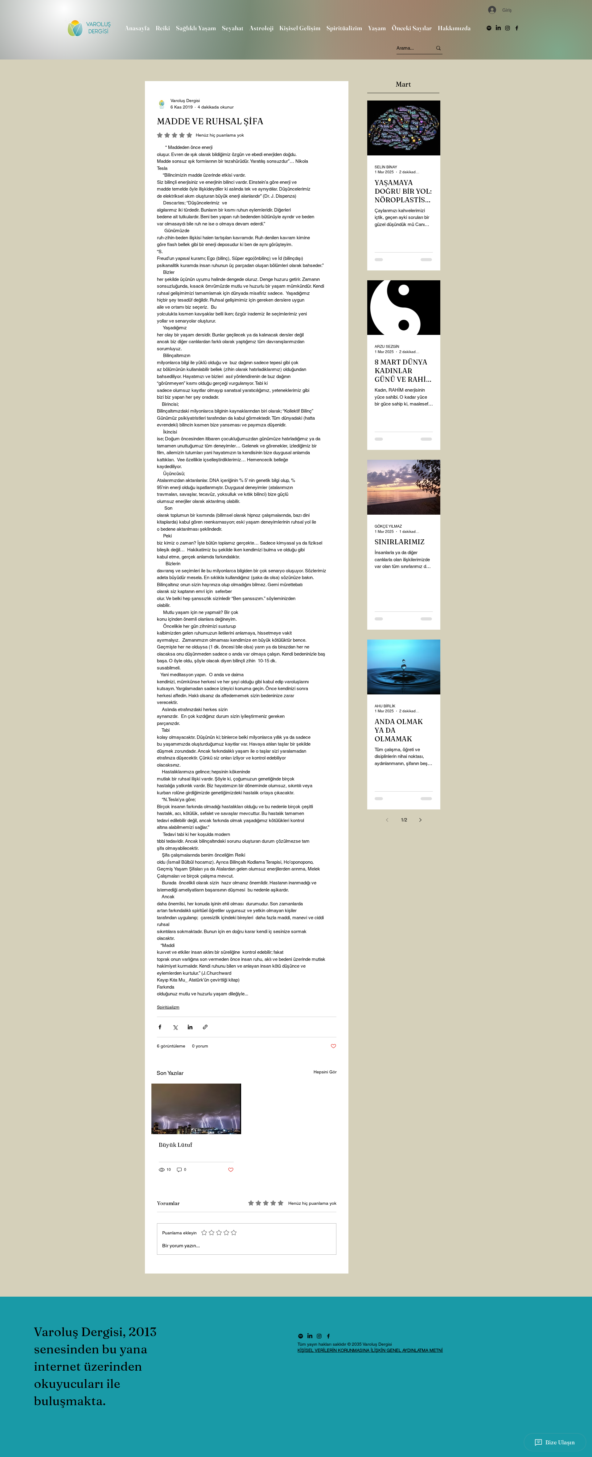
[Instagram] (507, 28)
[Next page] (420, 819)
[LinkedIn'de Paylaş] (190, 1027)
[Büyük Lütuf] (196, 1109)
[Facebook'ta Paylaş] (160, 1027)
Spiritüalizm (168, 1007)
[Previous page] (387, 819)
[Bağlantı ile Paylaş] (205, 1027)
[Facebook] (517, 28)
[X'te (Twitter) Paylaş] (175, 1027)
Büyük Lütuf (175, 1144)
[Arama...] (438, 48)
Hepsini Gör (325, 1071)
